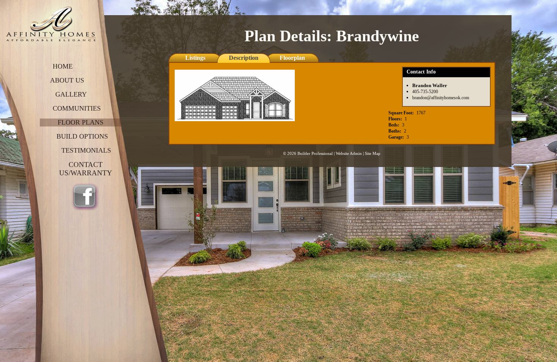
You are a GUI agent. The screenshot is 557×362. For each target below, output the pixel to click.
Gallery (71, 94)
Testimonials (86, 150)
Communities (77, 108)
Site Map (372, 153)
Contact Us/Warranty (85, 169)
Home (63, 66)
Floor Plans (80, 122)
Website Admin (349, 153)
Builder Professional (315, 153)
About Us (67, 80)
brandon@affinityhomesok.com (440, 97)
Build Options (82, 136)
